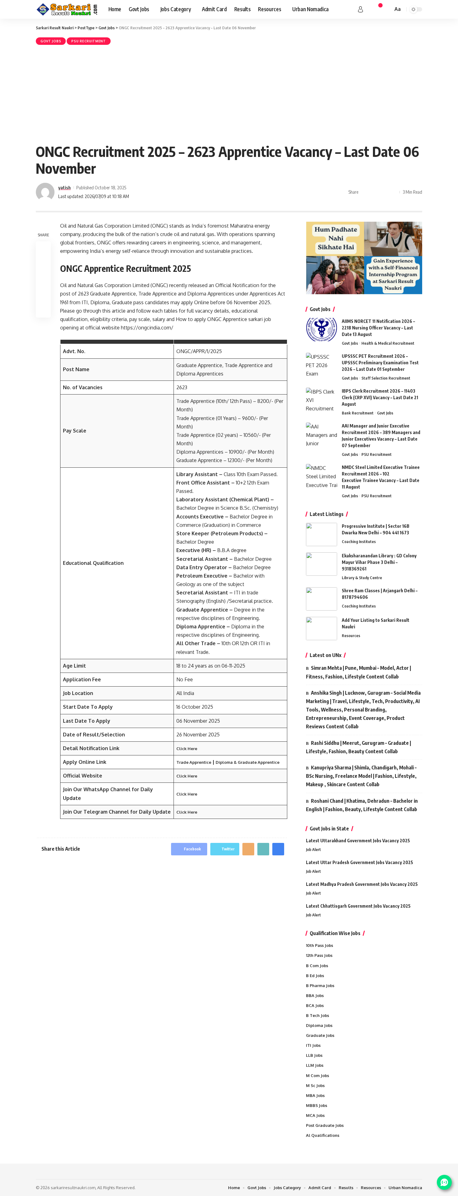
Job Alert (313, 849)
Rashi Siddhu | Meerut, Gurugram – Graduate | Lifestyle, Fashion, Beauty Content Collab (358, 747)
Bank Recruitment (358, 412)
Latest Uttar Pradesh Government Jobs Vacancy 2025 (359, 862)
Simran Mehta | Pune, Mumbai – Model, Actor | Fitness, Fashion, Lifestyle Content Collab (358, 672)
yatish (64, 187)
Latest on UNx (325, 655)
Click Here (186, 748)
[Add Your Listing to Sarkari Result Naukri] (321, 628)
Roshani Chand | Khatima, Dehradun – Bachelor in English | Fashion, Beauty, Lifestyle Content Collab (362, 805)
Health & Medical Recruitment (387, 343)
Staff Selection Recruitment (385, 378)
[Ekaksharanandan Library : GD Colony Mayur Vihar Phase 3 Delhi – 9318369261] (321, 564)
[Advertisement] (229, 93)
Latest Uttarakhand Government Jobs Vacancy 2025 (358, 840)
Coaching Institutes (359, 541)
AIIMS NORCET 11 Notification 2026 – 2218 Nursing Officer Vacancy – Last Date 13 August (378, 328)
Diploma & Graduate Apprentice (247, 762)
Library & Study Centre (362, 577)
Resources (351, 635)
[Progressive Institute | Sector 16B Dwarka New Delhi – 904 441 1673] (321, 534)
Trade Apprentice (193, 762)
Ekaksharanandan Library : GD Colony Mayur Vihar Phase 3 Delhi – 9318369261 (379, 562)
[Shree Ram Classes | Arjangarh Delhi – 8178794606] (321, 599)
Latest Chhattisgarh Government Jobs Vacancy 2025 (358, 906)
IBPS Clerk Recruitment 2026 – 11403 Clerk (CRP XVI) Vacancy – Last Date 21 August (380, 397)
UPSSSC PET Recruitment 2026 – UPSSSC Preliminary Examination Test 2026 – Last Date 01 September (380, 362)
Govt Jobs (51, 41)
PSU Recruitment (88, 41)
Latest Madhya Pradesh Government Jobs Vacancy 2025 (362, 884)
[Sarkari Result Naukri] (67, 9)
